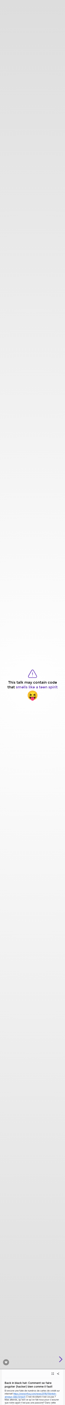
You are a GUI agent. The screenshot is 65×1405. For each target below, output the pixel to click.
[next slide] (60, 1359)
